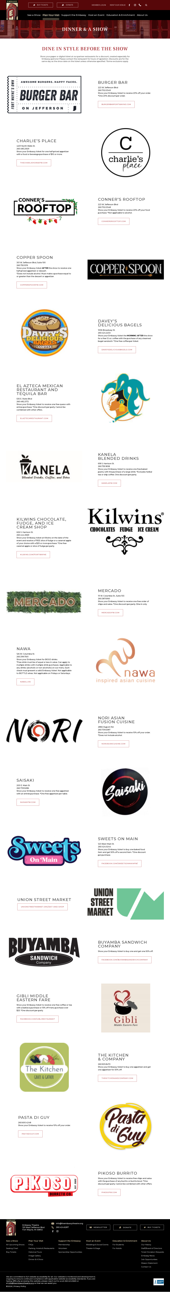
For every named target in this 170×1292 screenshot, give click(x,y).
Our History (146, 1245)
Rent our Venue (118, 5)
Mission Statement (149, 1263)
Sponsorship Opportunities (70, 1252)
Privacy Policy (20, 1286)
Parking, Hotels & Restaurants (41, 1248)
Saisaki (25, 780)
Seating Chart (12, 1248)
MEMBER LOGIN (99, 5)
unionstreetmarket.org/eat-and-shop (42, 907)
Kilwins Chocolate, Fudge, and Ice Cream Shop (41, 523)
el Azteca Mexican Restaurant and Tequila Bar (40, 389)
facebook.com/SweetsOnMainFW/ (120, 863)
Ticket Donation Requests (152, 1252)
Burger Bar (113, 82)
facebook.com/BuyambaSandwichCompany (125, 960)
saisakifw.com (28, 802)
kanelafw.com (109, 483)
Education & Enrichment (121, 15)
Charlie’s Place (37, 140)
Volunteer (62, 1248)
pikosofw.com (109, 1192)
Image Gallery (34, 1256)
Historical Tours (35, 1252)
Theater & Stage (93, 1248)
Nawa (24, 648)
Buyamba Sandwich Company (122, 944)
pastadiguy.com (30, 1134)
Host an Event (96, 15)
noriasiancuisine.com (113, 744)
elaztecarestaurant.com (34, 418)
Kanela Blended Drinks (118, 456)
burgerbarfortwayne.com (116, 104)
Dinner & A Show (35, 1259)
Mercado (109, 590)
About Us (142, 15)
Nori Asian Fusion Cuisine (116, 719)
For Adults (117, 1248)
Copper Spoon (35, 257)
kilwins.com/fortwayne (33, 555)
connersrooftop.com (114, 221)
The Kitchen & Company (113, 1057)
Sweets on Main (118, 838)
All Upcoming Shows (15, 1245)
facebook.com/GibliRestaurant (37, 1019)
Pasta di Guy (34, 1117)
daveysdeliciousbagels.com (117, 350)
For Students (118, 1245)
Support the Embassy (73, 15)
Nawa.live (25, 682)
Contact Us (146, 1267)
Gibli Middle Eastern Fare (34, 997)
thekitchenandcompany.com (117, 1078)
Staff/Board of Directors (151, 1248)
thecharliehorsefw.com (34, 163)
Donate (69, 5)
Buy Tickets (42, 5)
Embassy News (148, 1256)
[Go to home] (12, 10)
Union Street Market (44, 899)
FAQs (30, 1245)
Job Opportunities (149, 1259)
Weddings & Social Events (97, 1245)
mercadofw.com (110, 613)
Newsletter (100, 1227)
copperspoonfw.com (31, 285)
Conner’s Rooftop (121, 199)
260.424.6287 (62, 1227)
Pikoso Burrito (117, 1173)
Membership (64, 1245)
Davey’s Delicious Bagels (120, 323)
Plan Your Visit (51, 15)
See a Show (34, 15)
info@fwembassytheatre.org (68, 1223)
